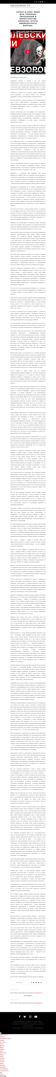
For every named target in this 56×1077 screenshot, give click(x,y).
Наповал (2, 1040)
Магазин (2, 1045)
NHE (1, 1072)
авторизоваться (38, 993)
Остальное (3, 1042)
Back (2, 1044)
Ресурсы (2, 1054)
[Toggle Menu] (0, 1033)
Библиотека (3, 1052)
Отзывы (2, 1061)
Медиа (1, 1047)
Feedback (2, 1058)
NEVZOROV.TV (20, 5)
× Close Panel (3, 1076)
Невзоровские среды (5, 1038)
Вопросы (2, 1060)
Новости (2, 1036)
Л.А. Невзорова (4, 1069)
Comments (19, 982)
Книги (1, 1051)
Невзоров (2, 1065)
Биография (2, 1067)
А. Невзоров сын (4, 1070)
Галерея (2, 1049)
